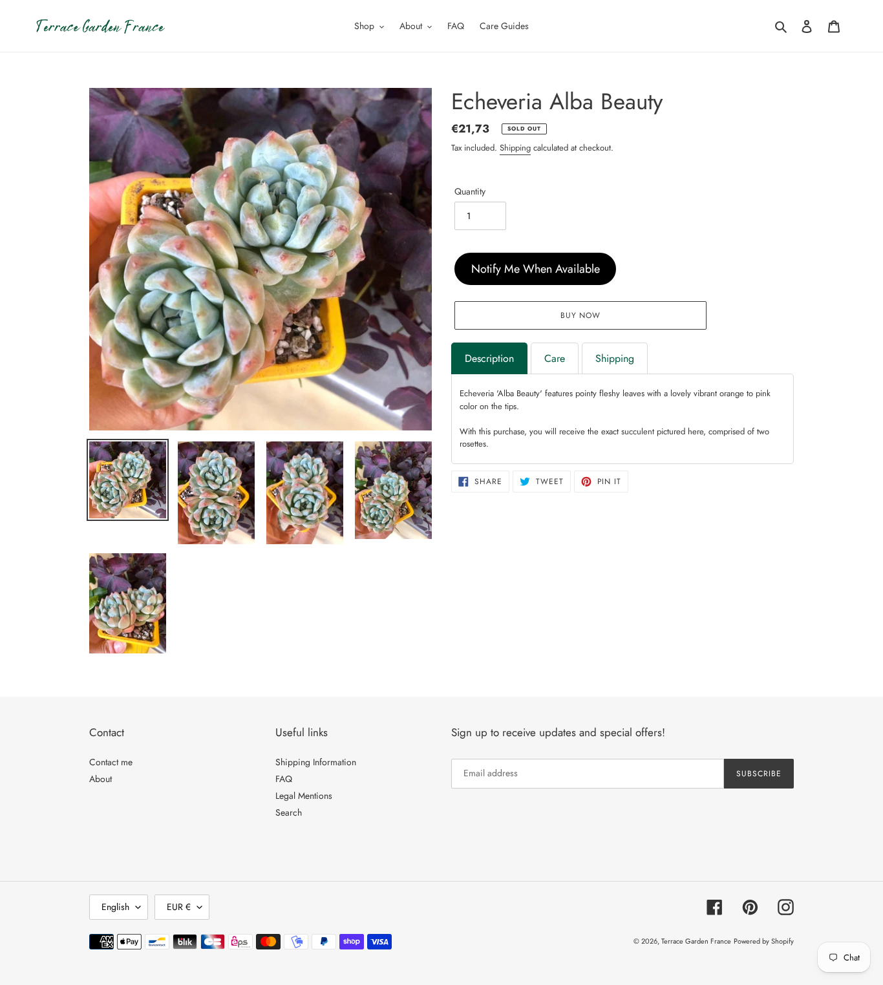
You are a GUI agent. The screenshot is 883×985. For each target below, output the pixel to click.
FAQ (283, 778)
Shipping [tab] (614, 358)
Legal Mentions (303, 795)
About (100, 778)
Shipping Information (315, 762)
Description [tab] (489, 358)
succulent (637, 431)
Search (288, 812)
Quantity (469, 191)
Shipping (515, 148)
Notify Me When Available (535, 268)
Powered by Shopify (764, 941)
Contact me (111, 762)
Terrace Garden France (696, 941)
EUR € (179, 906)
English (115, 906)
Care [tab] (554, 358)
